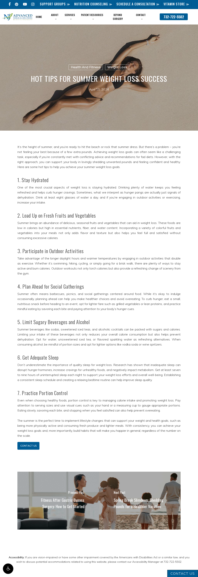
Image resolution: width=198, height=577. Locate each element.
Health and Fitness (86, 67)
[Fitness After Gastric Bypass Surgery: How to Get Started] (58, 501)
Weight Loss (117, 67)
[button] (8, 568)
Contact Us (183, 573)
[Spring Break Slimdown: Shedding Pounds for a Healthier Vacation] (140, 501)
